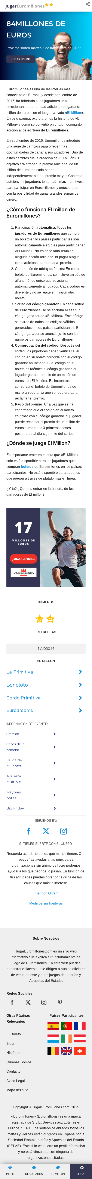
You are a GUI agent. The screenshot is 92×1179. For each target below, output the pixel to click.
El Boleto (13, 1034)
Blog (10, 1043)
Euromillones (36, 963)
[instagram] (63, 831)
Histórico (13, 1053)
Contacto (13, 1071)
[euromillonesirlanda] (66, 1036)
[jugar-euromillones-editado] (28, 4)
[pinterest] (60, 1002)
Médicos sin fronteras (46, 903)
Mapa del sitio (17, 1090)
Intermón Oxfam (46, 893)
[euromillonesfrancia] (80, 1023)
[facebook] (28, 831)
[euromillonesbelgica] (53, 1048)
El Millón (74, 113)
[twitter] (46, 831)
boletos (27, 466)
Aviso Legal (15, 1081)
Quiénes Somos (18, 1062)
